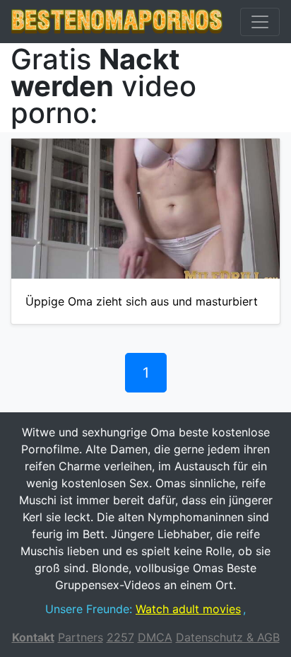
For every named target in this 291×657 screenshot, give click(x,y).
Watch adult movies (188, 609)
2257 (120, 637)
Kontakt (33, 637)
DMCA (155, 637)
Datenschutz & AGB (228, 637)
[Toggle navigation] (260, 22)
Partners (80, 637)
